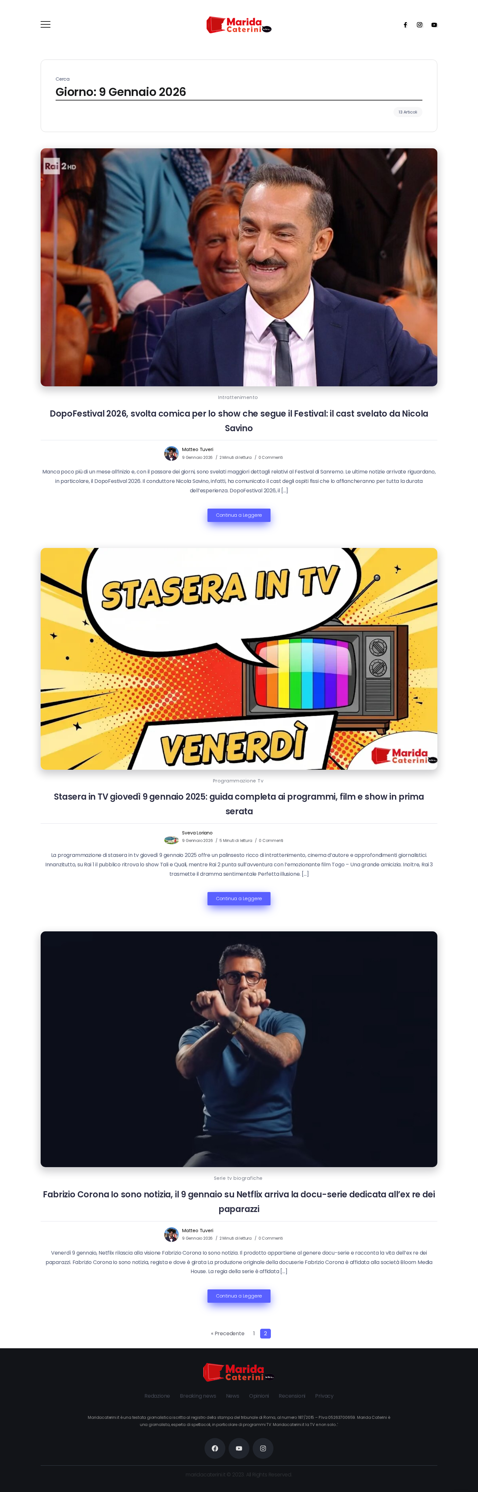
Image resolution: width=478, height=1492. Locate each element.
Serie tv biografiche (238, 1178)
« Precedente (228, 1333)
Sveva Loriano (197, 833)
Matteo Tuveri (197, 449)
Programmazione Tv (238, 781)
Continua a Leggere (239, 515)
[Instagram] (417, 24)
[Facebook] (403, 24)
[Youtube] (432, 24)
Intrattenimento (238, 397)
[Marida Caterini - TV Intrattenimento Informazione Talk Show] (239, 24)
